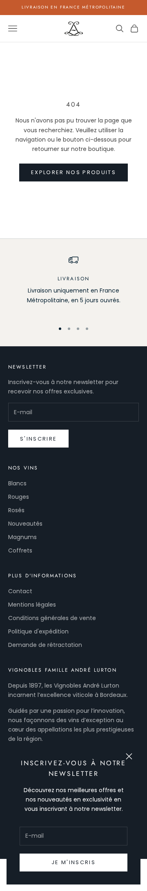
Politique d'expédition (38, 631)
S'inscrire (38, 439)
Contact (20, 591)
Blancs (17, 483)
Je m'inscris (73, 862)
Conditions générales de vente (52, 618)
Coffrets (20, 550)
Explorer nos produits (73, 172)
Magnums (22, 537)
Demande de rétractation (45, 645)
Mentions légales (32, 605)
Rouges (18, 497)
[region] (73, 284)
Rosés (16, 510)
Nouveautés (25, 524)
